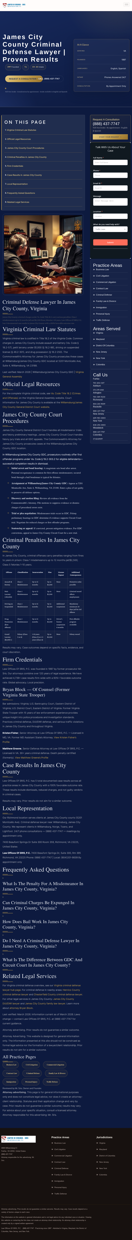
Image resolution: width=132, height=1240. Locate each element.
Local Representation (17, 184)
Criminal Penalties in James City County (27, 157)
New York (97, 421)
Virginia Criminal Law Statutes (21, 130)
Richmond (97, 400)
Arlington (97, 393)
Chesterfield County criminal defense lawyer (58, 994)
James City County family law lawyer (45, 1003)
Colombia (97, 435)
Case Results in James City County (24, 175)
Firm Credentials (15, 166)
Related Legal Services (18, 202)
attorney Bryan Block (21, 1008)
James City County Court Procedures (25, 148)
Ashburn (97, 386)
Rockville (97, 407)
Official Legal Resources (19, 139)
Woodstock (98, 428)
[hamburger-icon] (126, 4)
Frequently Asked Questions (21, 193)
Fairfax (96, 379)
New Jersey (98, 414)
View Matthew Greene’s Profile (31, 757)
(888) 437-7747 (106, 124)
